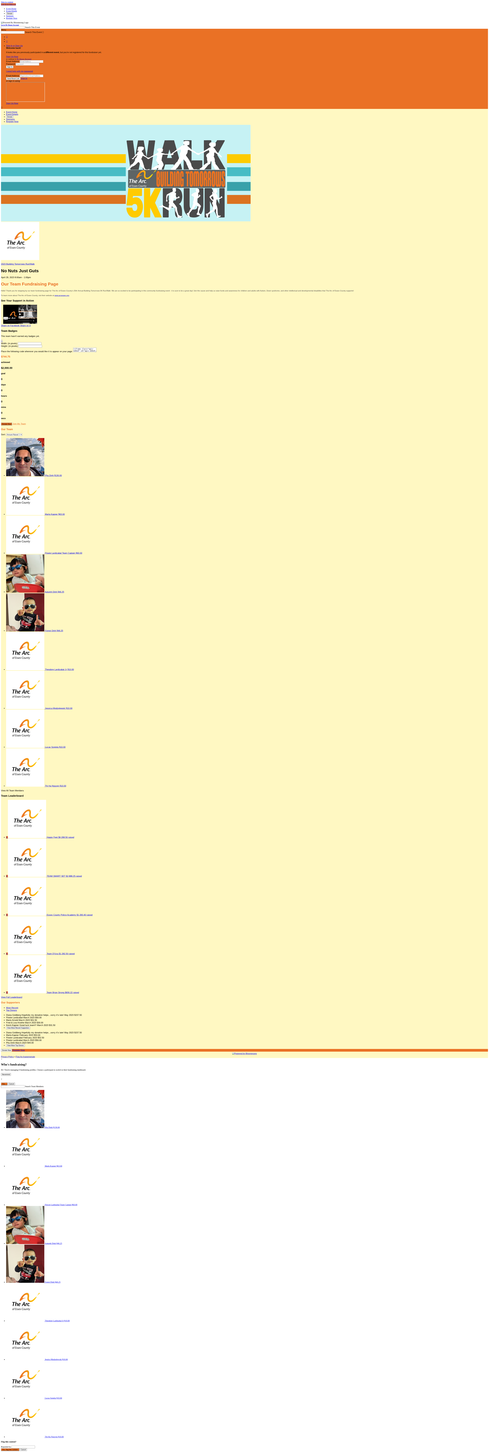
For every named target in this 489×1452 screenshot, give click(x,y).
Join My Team (19, 424)
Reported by (6, 1447)
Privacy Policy (7, 1057)
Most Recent (12, 1008)
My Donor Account (24, 59)
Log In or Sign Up (8, 4)
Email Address (12, 61)
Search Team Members (34, 1086)
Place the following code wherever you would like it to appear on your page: (37, 351)
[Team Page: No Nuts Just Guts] (20, 259)
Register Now (11, 18)
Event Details (11, 11)
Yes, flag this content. (10, 1450)
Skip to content (7, 2)
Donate (9, 14)
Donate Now (6, 424)
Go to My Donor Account (10, 25)
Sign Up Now (12, 57)
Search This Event (32, 27)
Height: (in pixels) (9, 346)
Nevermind (6, 1074)
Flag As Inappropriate (25, 1057)
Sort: (3, 434)
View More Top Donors (15, 1045)
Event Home (11, 9)
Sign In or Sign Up (14, 46)
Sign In (24, 78)
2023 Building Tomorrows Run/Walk (18, 264)
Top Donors (11, 1010)
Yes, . (4, 1084)
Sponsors (9, 16)
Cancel (11, 1084)
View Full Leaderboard (11, 997)
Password (10, 64)
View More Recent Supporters (18, 1028)
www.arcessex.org (62, 295)
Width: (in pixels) (9, 343)
